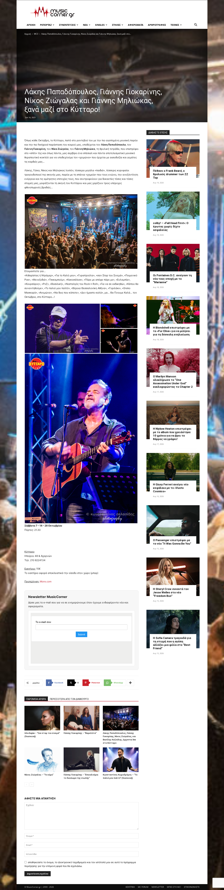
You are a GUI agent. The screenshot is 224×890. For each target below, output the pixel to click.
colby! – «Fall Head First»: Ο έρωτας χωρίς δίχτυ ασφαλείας (170, 226)
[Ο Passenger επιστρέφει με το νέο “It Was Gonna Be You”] (173, 524)
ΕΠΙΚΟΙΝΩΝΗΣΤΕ (192, 887)
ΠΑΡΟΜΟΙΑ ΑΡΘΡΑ (36, 699)
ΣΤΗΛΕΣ (116, 24)
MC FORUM (143, 887)
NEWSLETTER (158, 887)
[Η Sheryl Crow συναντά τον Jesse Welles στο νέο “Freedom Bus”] (173, 576)
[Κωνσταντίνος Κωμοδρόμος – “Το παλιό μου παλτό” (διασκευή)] (121, 759)
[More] (130, 682)
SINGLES (100, 24)
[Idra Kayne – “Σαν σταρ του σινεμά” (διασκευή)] (42, 718)
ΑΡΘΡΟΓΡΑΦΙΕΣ (157, 24)
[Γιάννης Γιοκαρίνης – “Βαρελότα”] (81, 718)
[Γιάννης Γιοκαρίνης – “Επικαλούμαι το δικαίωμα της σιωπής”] (81, 759)
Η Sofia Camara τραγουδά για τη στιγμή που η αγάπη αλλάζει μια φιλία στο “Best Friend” (172, 643)
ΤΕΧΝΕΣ (175, 24)
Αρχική (27, 33)
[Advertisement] (140, 12)
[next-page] (32, 784)
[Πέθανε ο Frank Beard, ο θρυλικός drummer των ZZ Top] (173, 158)
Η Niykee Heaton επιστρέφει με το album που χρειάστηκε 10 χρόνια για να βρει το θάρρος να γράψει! (172, 434)
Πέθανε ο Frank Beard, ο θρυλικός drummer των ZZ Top (170, 174)
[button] (196, 25)
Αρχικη (31, 24)
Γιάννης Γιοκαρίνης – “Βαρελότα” (80, 733)
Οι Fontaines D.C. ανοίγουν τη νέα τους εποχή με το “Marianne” (172, 279)
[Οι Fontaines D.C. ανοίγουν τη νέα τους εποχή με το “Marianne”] (173, 263)
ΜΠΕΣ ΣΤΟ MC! (174, 887)
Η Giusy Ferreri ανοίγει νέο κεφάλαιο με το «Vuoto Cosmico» (170, 488)
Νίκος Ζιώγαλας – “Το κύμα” (38, 774)
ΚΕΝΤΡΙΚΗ (130, 887)
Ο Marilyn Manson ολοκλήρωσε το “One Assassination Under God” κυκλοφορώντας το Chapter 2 (173, 381)
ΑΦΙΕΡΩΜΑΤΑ (135, 24)
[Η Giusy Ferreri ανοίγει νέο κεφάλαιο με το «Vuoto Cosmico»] (173, 472)
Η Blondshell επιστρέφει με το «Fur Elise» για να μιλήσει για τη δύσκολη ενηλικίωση (171, 331)
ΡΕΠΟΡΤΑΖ (46, 24)
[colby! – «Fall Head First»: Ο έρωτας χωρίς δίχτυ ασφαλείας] (173, 211)
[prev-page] (26, 784)
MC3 (36, 33)
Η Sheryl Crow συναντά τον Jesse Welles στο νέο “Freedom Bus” (171, 592)
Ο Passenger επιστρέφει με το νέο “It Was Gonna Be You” (172, 541)
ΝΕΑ (85, 24)
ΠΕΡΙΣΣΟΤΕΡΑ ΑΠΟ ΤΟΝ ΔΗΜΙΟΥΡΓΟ (69, 699)
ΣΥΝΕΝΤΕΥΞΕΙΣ (67, 24)
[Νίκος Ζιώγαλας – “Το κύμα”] (42, 759)
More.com (45, 581)
